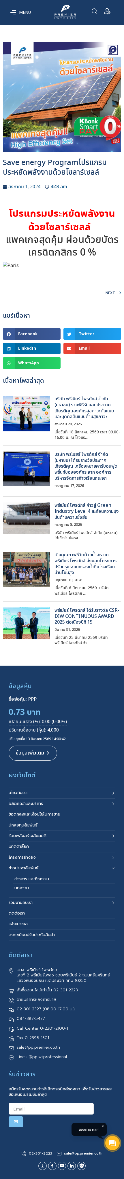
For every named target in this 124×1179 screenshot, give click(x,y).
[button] (32, 334)
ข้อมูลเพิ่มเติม (30, 753)
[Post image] (26, 413)
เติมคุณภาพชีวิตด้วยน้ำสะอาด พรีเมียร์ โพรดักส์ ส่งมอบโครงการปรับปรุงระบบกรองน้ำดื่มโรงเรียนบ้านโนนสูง (86, 564)
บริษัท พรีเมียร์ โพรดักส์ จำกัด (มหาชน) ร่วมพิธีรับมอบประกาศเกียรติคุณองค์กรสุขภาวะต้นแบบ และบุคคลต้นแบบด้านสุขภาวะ (84, 408)
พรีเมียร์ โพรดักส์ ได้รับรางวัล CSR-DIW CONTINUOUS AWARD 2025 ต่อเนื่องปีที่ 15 (87, 616)
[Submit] (16, 1121)
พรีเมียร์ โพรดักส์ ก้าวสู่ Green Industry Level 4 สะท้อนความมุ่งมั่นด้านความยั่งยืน (87, 511)
